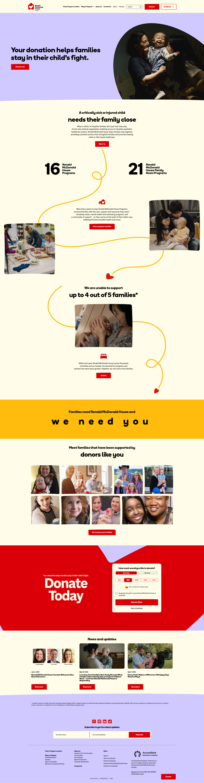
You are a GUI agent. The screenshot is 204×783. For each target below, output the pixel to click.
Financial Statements (81, 762)
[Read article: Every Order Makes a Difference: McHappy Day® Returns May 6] (150, 656)
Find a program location (102, 227)
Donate (152, 7)
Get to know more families (102, 532)
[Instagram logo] (99, 721)
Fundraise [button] (167, 7)
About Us (99, 7)
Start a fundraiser (51, 762)
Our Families (78, 755)
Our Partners (78, 757)
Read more (39, 687)
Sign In (106, 756)
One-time (126, 573)
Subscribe (139, 735)
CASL (111, 778)
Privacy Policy (104, 778)
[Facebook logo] (94, 721)
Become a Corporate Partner (54, 764)
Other (154, 580)
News (105, 751)
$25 (119, 580)
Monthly (147, 573)
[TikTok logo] (110, 721)
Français (121, 7)
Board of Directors (80, 760)
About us (102, 144)
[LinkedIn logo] (104, 721)
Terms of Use (94, 778)
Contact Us (107, 7)
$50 (128, 580)
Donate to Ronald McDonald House (115, 763)
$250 (145, 580)
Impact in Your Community (83, 753)
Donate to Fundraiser (111, 766)
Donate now (20, 67)
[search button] (141, 7)
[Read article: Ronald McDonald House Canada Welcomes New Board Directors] (53, 656)
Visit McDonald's (50, 757)
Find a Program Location (71, 7)
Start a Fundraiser (137, 608)
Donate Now (136, 602)
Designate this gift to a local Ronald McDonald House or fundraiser (137, 594)
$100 (136, 580)
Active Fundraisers (110, 761)
